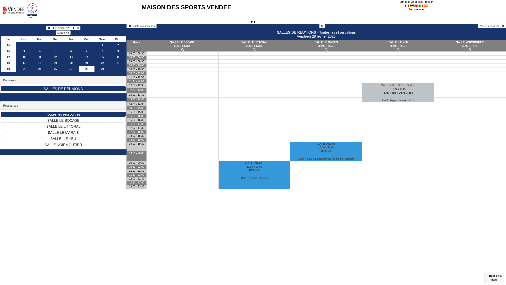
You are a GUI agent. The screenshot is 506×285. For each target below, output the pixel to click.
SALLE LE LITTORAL (254, 42)
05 (8, 45)
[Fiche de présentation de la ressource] (182, 50)
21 (86, 63)
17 (24, 63)
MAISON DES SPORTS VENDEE (186, 7)
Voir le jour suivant (490, 26)
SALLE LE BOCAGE (182, 42)
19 (55, 63)
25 (39, 68)
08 (8, 63)
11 (40, 57)
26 (55, 68)
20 (71, 63)
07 (8, 57)
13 (71, 57)
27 (71, 68)
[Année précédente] (48, 28)
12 (55, 57)
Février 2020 (63, 27)
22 (102, 63)
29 (102, 68)
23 (118, 63)
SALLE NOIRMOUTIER (470, 42)
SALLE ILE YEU (398, 42)
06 (8, 51)
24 (24, 68)
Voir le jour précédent (143, 26)
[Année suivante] (78, 28)
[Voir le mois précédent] (53, 28)
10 (24, 57)
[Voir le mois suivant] (73, 28)
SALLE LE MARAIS (326, 42)
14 (86, 57)
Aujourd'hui (63, 32)
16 (118, 57)
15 (102, 57)
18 (39, 63)
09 (8, 68)
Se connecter (417, 9)
